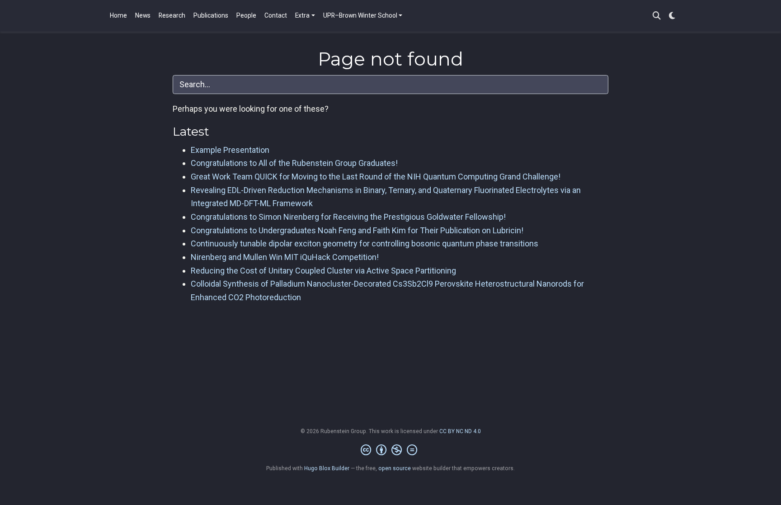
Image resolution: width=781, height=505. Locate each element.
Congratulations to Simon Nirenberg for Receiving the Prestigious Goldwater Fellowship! (348, 217)
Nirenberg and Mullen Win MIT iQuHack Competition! (285, 257)
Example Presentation (230, 150)
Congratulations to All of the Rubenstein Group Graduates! (294, 163)
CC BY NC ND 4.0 (460, 431)
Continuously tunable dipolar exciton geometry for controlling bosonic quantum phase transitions (364, 243)
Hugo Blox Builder (326, 468)
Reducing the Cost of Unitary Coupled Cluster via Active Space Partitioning (323, 270)
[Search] (657, 16)
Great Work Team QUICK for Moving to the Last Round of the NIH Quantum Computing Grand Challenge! (375, 176)
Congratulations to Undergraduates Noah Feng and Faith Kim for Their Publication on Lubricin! (357, 230)
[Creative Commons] (391, 450)
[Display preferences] (672, 16)
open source (394, 468)
